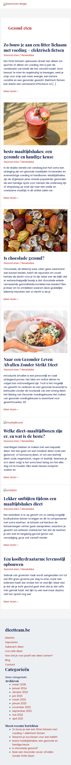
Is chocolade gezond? (24, 258)
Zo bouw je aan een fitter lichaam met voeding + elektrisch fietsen (35, 47)
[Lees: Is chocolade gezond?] (35, 230)
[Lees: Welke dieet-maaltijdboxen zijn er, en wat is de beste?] (13, 422)
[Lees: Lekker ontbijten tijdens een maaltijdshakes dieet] (10, 490)
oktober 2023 (20, 692)
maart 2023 (19, 699)
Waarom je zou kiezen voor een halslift (35, 737)
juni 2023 (17, 696)
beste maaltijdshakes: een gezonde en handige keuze (28, 154)
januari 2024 (19, 688)
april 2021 (17, 718)
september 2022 (22, 711)
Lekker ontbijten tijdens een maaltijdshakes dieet (30, 501)
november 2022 (21, 707)
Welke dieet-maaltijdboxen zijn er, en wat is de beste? (33, 433)
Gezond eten (11, 55)
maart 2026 (19, 684)
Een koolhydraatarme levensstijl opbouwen (34, 561)
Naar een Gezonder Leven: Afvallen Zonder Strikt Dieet (31, 361)
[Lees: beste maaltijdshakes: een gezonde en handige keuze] (35, 123)
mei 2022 (17, 715)
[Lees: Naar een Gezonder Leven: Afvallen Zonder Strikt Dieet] (35, 331)
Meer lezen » (11, 91)
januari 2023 (19, 703)
